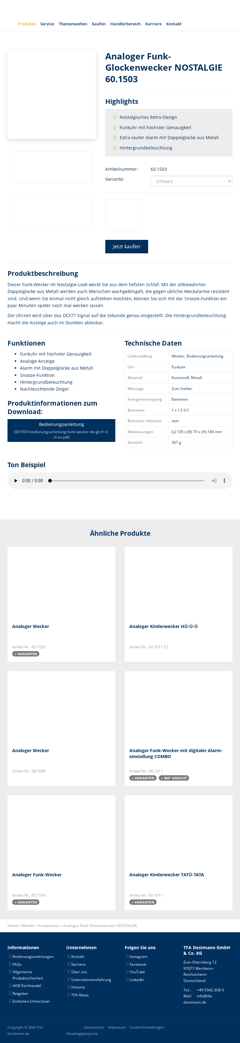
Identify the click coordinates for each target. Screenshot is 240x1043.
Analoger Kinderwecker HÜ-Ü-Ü (163, 626)
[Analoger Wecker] (43, 583)
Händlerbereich (125, 24)
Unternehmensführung (91, 979)
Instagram (139, 956)
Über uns (79, 972)
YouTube (137, 972)
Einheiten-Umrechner (31, 1001)
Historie (78, 987)
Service (47, 24)
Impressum (117, 1027)
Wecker (28, 925)
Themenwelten (73, 24)
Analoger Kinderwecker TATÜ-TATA (166, 875)
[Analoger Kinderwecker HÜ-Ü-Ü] (160, 583)
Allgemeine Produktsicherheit (27, 975)
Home (13, 925)
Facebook (138, 964)
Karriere (153, 24)
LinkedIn (137, 979)
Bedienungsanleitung (61, 430)
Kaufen (99, 24)
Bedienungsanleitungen (33, 956)
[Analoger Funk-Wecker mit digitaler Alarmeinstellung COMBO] (160, 707)
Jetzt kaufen (126, 246)
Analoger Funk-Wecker (37, 875)
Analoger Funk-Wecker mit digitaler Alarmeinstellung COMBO (175, 753)
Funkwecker (49, 925)
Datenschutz (94, 1027)
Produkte (27, 24)
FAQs (17, 964)
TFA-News (80, 995)
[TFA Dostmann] (185, 8)
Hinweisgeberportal (82, 1033)
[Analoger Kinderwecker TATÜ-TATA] (160, 831)
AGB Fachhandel (26, 985)
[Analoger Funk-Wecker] (43, 831)
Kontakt (174, 24)
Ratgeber (20, 993)
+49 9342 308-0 (210, 990)
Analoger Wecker (30, 626)
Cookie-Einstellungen (147, 1027)
